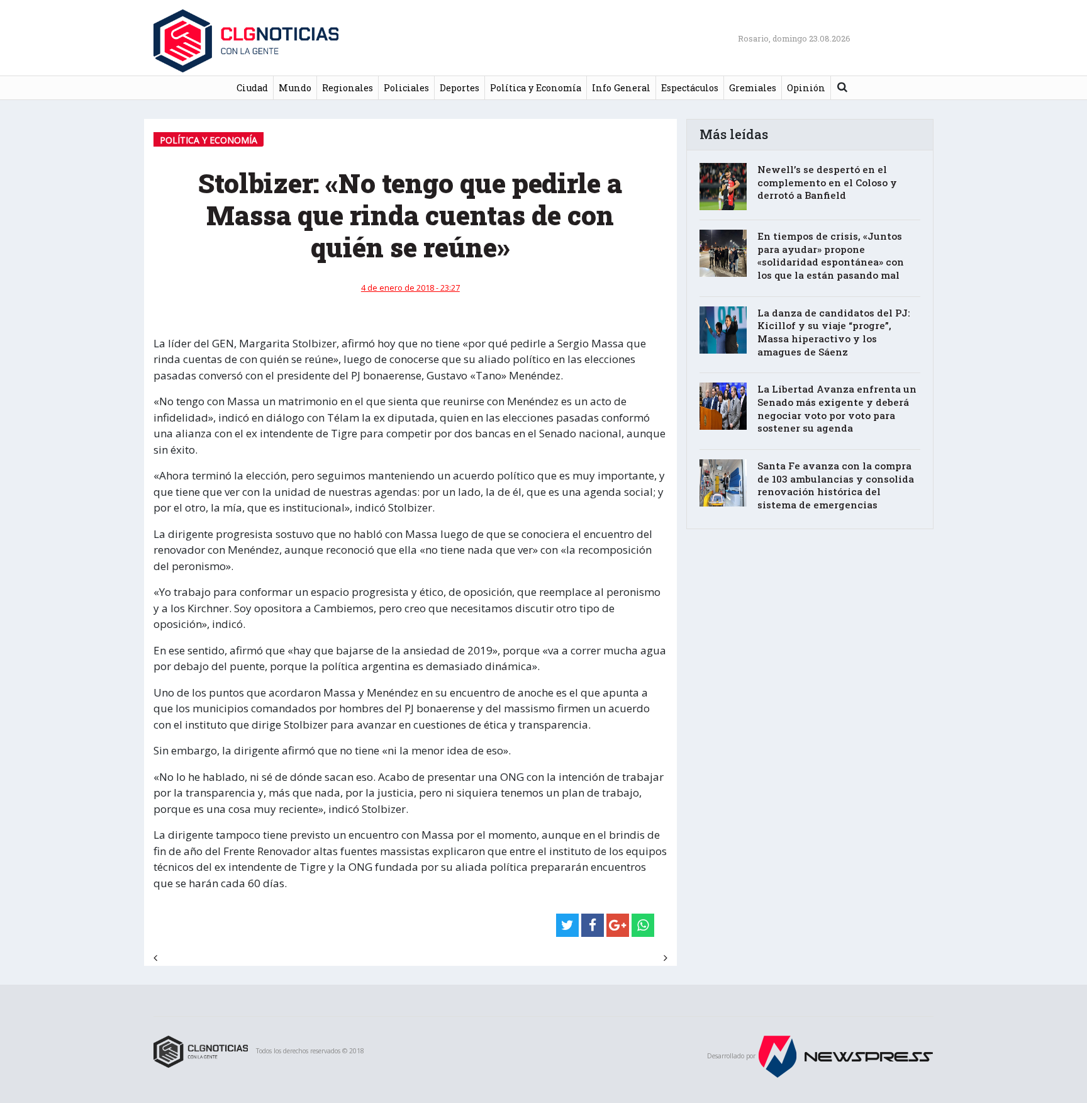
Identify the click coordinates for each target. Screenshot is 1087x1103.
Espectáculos (689, 88)
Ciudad (252, 88)
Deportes (459, 88)
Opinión (806, 88)
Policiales (406, 88)
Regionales (347, 88)
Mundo (295, 88)
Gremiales (752, 88)
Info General (621, 88)
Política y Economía (535, 88)
